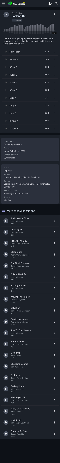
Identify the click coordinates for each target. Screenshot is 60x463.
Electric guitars (10, 193)
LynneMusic (9, 158)
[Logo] (17, 3)
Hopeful (17, 177)
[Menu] (3, 3)
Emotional (35, 177)
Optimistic (8, 177)
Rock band (23, 193)
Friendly (26, 177)
